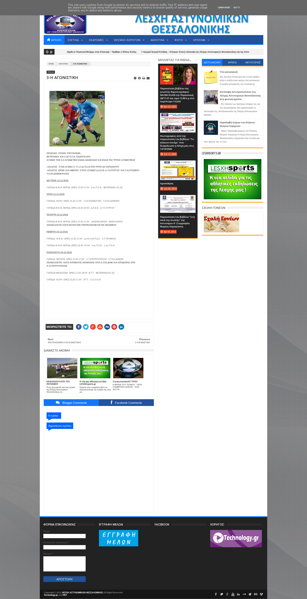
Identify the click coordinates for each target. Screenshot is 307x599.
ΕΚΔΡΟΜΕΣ (96, 40)
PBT (65, 595)
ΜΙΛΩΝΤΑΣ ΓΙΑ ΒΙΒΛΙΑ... (174, 59)
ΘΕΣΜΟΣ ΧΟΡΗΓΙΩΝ (127, 40)
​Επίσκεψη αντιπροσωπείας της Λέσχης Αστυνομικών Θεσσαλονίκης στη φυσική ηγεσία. (240, 95)
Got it (236, 7)
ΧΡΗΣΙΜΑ (199, 40)
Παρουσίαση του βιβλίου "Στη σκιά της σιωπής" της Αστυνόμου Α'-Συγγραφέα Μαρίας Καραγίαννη (177, 221)
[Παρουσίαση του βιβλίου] (177, 198)
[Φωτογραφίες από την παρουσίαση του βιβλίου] (177, 116)
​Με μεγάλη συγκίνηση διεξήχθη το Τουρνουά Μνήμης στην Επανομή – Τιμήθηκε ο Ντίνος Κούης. (73, 52)
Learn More (224, 7)
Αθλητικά (63, 64)
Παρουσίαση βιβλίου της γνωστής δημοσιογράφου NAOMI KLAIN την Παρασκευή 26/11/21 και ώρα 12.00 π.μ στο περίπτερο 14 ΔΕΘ (177, 95)
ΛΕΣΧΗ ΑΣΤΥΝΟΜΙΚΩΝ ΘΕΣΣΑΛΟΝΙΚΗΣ (82, 592)
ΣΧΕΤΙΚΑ (73, 40)
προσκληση (166, 183)
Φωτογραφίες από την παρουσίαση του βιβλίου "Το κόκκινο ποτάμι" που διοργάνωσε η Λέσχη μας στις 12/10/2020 (177, 142)
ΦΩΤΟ (178, 40)
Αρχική (56, 40)
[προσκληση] (177, 164)
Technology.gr (51, 595)
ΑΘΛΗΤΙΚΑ (158, 40)
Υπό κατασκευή (229, 71)
